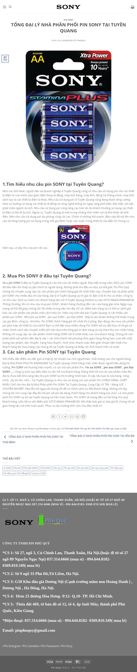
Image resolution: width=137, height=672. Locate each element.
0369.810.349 (14, 565)
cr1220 (7, 467)
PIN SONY (96, 428)
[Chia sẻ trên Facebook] (59, 416)
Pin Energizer (12, 646)
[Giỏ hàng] (132, 7)
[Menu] (5, 7)
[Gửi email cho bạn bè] (71, 416)
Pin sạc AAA (82, 467)
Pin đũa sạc (9, 473)
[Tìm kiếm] (10, 7)
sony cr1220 (120, 428)
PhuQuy (81, 40)
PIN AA (16, 467)
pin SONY (15, 283)
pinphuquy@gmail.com (35, 630)
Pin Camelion (31, 646)
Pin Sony (68, 20)
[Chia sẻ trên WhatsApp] (53, 416)
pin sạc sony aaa (100, 467)
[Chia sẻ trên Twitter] (65, 416)
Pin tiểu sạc (107, 428)
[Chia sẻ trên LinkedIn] (83, 416)
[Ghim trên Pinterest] (77, 416)
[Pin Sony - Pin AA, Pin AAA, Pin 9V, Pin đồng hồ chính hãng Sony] (68, 6)
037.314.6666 (58, 559)
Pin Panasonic (50, 646)
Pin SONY (17, 367)
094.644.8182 (98, 559)
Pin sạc (57, 467)
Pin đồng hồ (24, 473)
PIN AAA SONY (72, 428)
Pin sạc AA (85, 428)
